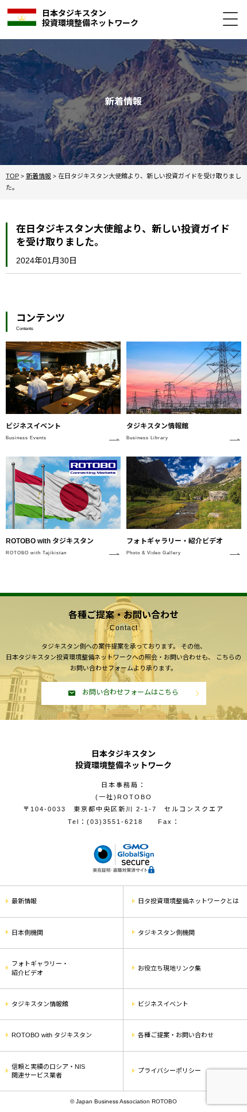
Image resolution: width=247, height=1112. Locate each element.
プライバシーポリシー (169, 1070)
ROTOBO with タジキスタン (51, 1035)
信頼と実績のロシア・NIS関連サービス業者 (48, 1071)
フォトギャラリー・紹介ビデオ (39, 968)
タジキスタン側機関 (166, 932)
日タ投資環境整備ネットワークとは (188, 901)
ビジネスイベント (163, 1003)
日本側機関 (27, 932)
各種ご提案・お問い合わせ (176, 1035)
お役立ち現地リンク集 (169, 968)
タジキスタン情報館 (39, 1003)
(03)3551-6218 (115, 821)
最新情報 (24, 901)
